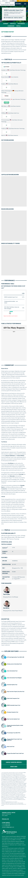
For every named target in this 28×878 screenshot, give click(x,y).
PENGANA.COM (5, 819)
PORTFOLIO (13, 23)
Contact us (4, 0)
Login (13, 0)
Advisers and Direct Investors (7, 4)
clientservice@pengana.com (8, 827)
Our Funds (18, 3)
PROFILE (18, 26)
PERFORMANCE (21, 23)
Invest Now (23, 1)
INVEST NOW (13, 766)
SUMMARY (5, 23)
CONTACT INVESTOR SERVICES (14, 762)
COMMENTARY (11, 26)
